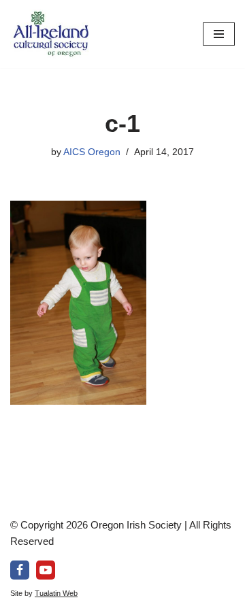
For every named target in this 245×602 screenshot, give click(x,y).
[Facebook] (19, 570)
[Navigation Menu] (219, 34)
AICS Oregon (91, 152)
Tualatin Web (56, 593)
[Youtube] (45, 570)
